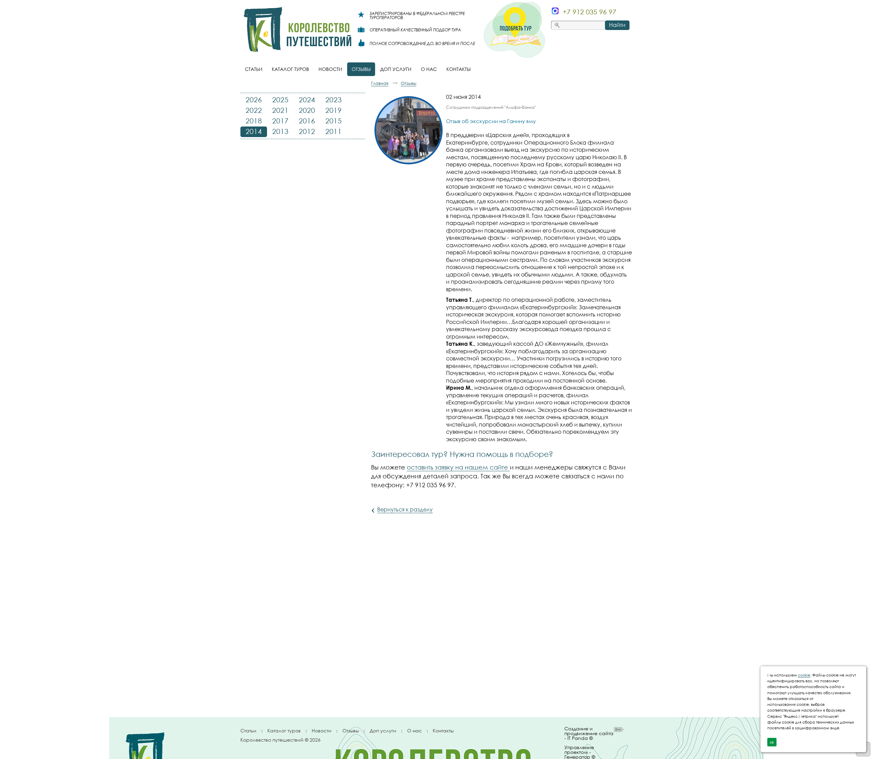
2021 (280, 110)
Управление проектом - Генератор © (579, 751)
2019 (333, 110)
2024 (307, 99)
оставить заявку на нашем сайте (458, 467)
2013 (280, 131)
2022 (254, 110)
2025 (280, 99)
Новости (321, 730)
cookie (804, 675)
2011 (333, 131)
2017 (280, 120)
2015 (333, 120)
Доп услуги (383, 730)
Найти (617, 24)
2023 (333, 99)
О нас (414, 730)
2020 (307, 110)
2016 (307, 120)
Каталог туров (284, 730)
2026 (254, 99)
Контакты (443, 730)
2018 (254, 120)
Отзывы (350, 730)
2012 (307, 131)
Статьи (248, 730)
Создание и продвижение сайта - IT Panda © (588, 733)
